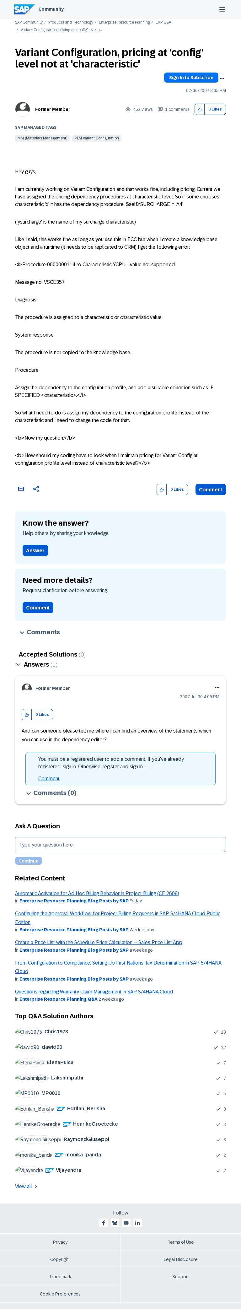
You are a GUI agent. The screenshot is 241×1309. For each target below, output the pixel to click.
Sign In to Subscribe (191, 77)
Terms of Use (181, 1242)
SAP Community (29, 22)
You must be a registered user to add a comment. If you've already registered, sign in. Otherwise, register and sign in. (111, 762)
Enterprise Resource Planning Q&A (58, 999)
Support (180, 1276)
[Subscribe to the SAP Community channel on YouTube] (126, 1222)
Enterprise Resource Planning (124, 22)
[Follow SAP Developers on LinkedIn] (137, 1222)
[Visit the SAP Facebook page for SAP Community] (103, 1222)
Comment (210, 489)
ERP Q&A (163, 22)
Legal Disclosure (181, 1259)
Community (51, 9)
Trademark (60, 1276)
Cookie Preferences (60, 1293)
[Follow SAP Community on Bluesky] (114, 1222)
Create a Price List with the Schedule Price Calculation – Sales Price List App (98, 942)
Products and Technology (70, 22)
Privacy (60, 1242)
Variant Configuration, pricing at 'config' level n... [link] (61, 30)
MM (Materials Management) (42, 138)
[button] (200, 109)
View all (23, 1186)
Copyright (60, 1259)
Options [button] (221, 78)
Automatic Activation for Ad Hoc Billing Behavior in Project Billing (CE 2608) (97, 893)
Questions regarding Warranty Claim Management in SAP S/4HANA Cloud (94, 991)
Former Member (52, 109)
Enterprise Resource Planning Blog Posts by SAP (74, 900)
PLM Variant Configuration (97, 138)
